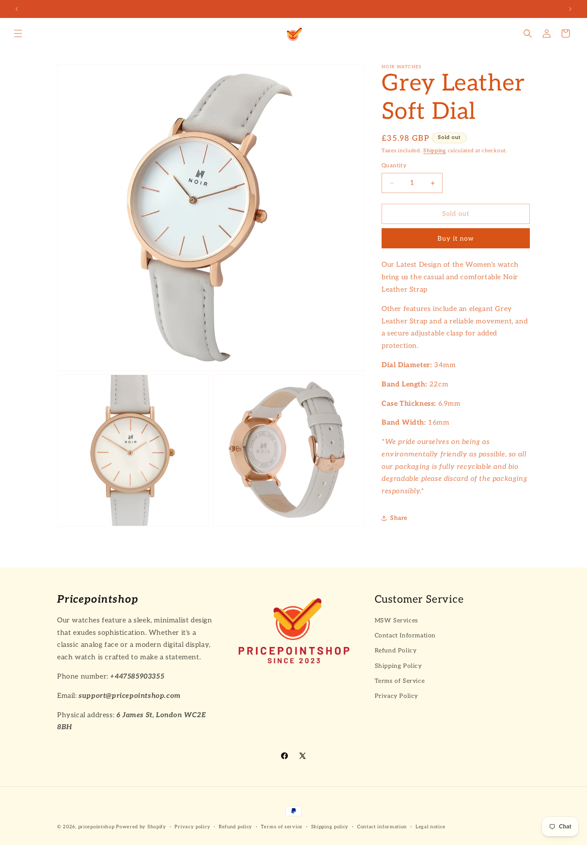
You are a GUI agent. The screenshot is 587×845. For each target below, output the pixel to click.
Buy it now (455, 238)
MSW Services (396, 620)
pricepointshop (96, 827)
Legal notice (430, 827)
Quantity (394, 166)
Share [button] (398, 518)
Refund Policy (396, 650)
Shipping (434, 151)
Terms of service (282, 827)
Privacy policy (192, 827)
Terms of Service (400, 680)
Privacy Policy (396, 696)
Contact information (382, 827)
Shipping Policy (398, 665)
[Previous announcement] (16, 9)
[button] (18, 33)
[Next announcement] (570, 9)
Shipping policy (330, 827)
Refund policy (235, 827)
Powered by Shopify (141, 827)
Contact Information (405, 635)
